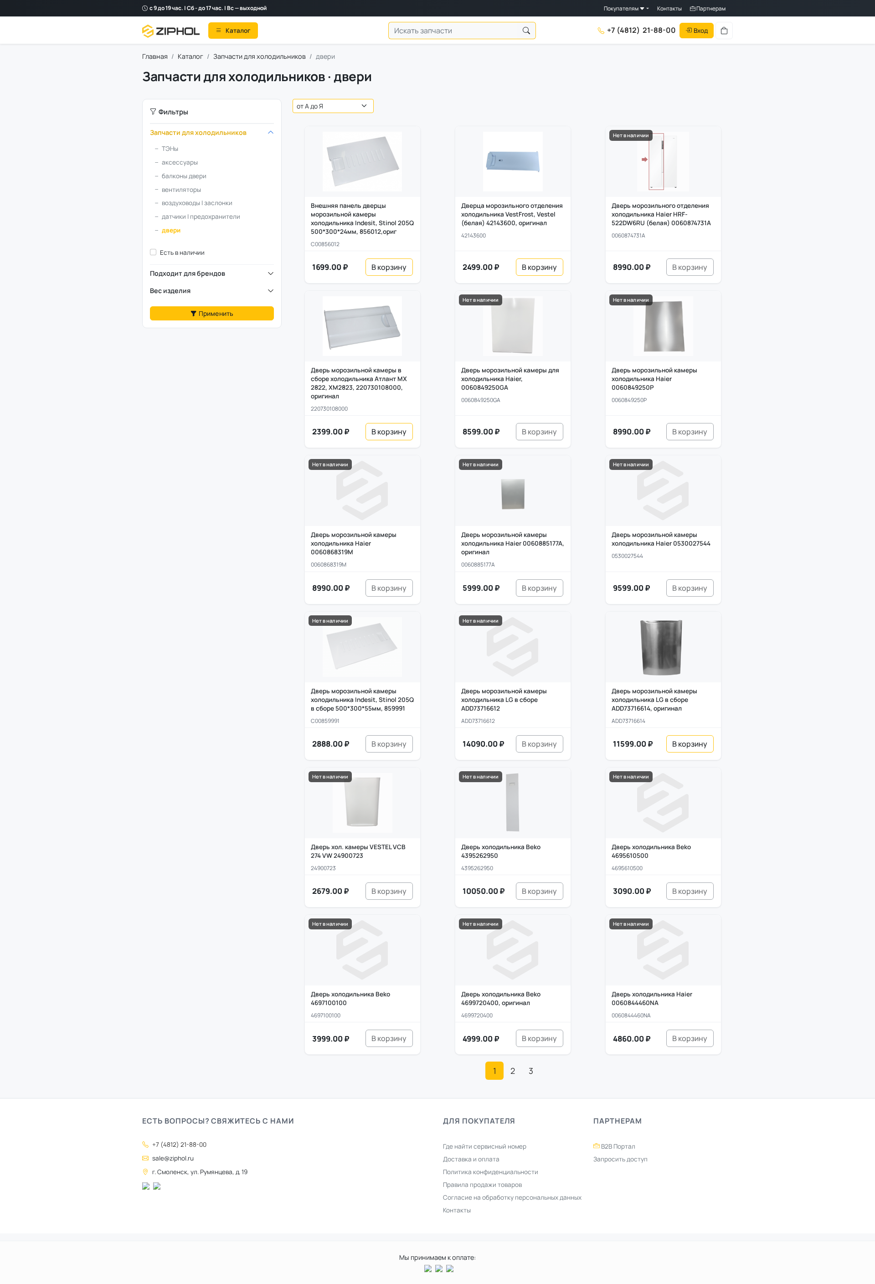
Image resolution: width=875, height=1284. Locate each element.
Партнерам (710, 8)
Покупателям (621, 8)
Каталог (190, 56)
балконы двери (184, 176)
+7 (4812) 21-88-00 (179, 1144)
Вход (701, 30)
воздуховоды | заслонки (197, 203)
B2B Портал (617, 1146)
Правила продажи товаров (482, 1185)
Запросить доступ (620, 1159)
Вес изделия (170, 290)
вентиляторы (181, 190)
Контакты (669, 8)
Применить (216, 313)
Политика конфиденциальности (490, 1172)
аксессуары (180, 162)
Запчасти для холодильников (259, 56)
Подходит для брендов (187, 273)
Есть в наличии (182, 252)
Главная (155, 56)
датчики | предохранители (201, 216)
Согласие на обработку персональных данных (512, 1197)
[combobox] (453, 30)
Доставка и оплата (471, 1159)
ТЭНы (170, 148)
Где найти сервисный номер (484, 1146)
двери (171, 230)
